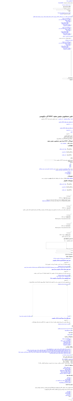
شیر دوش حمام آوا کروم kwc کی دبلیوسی (61, 260)
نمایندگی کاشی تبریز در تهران (65, 371)
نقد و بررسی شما (69, 248)
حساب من (68, 391)
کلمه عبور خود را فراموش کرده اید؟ (64, 12)
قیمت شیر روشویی (58, 169)
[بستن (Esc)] (72, 399)
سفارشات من (68, 392)
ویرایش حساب (67, 395)
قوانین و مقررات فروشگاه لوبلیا (64, 382)
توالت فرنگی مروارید (64, 22)
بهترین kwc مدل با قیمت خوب (50, 168)
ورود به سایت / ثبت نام (66, 4)
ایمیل (71, 252)
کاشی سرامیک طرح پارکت (65, 372)
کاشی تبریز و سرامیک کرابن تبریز (64, 19)
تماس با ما (68, 378)
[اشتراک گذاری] (71, 399)
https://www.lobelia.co (46, 200)
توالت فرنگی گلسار (64, 23)
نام (72, 250)
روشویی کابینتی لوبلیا (66, 24)
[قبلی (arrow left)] (72, 400)
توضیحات (68, 171)
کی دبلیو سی (64, 151)
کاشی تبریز (68, 339)
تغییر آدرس (68, 394)
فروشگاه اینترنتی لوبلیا (66, 18)
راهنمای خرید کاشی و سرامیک (65, 373)
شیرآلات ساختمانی (67, 168)
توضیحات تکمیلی (67, 172)
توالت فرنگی (68, 21)
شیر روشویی (64, 154)
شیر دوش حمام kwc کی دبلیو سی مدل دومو (61, 269)
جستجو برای (70, 77)
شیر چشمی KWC (67, 367)
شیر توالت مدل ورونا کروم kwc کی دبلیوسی (61, 318)
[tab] (35, 171)
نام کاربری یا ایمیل (66, 8)
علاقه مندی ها (67, 393)
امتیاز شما (71, 240)
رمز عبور (68, 9)
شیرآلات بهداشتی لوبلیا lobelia (65, 370)
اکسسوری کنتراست (66, 25)
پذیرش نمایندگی (67, 381)
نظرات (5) (68, 173)
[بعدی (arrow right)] (71, 400)
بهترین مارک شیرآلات (66, 169)
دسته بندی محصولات (69, 40)
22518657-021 (60, 2)
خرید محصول (70, 161)
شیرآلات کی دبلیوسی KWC (65, 340)
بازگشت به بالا (69, 0)
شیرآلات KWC (67, 20)
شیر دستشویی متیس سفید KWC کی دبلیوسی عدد (64, 160)
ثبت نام (61, 13)
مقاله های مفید (67, 379)
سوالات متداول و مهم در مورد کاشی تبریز (63, 380)
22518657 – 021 (63, 143)
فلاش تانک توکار (67, 369)
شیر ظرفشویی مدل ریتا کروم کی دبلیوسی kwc (60, 278)
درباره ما (68, 377)
